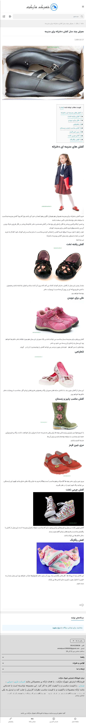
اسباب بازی (19, 681)
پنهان (61, 107)
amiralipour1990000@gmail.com (68, 648)
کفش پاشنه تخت (75, 116)
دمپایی (10, 681)
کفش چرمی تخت (75, 136)
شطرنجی (78, 124)
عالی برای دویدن (75, 120)
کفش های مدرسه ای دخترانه (72, 113)
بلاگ (77, 23)
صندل (81, 686)
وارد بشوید (56, 628)
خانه (82, 23)
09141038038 (75, 645)
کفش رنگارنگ (76, 139)
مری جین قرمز (76, 132)
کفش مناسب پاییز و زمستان (71, 128)
